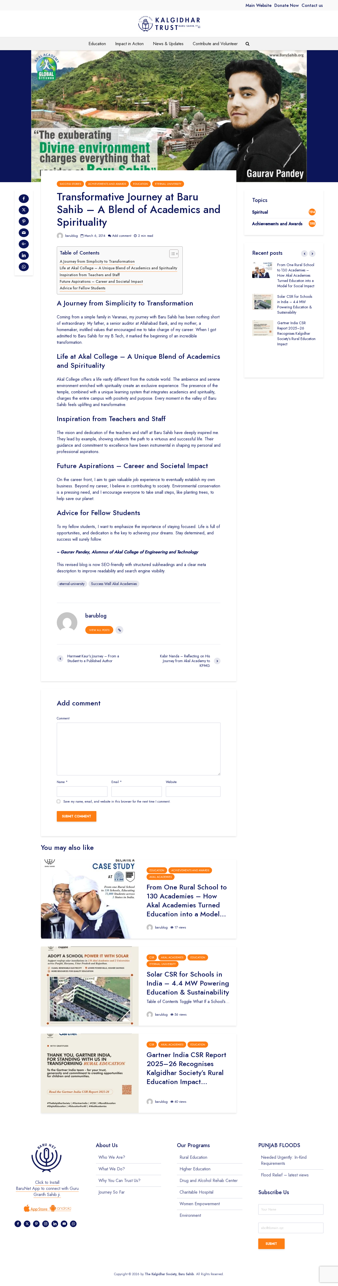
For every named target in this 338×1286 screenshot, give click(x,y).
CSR (151, 957)
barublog (71, 235)
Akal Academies (160, 877)
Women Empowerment (200, 1204)
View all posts (99, 630)
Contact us (312, 5)
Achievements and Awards (107, 184)
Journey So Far (111, 1192)
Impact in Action (129, 44)
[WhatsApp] (73, 1224)
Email (116, 782)
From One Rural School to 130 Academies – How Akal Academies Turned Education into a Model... (187, 900)
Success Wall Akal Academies (114, 583)
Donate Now (286, 5)
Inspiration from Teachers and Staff (90, 274)
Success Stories (70, 184)
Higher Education (195, 1169)
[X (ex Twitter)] (27, 1224)
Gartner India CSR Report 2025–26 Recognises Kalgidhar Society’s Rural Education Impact (296, 333)
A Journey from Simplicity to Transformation (97, 261)
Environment (190, 1215)
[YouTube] (64, 1224)
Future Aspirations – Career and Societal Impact (101, 281)
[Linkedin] (54, 1224)
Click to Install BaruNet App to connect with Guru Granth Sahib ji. (47, 1188)
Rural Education (193, 1157)
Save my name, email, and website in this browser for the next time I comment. (117, 801)
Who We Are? (111, 1157)
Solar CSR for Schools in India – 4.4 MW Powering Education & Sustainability (188, 983)
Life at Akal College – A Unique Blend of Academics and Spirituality (118, 268)
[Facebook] (18, 1224)
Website (171, 782)
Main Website (258, 5)
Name (62, 782)
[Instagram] (45, 1224)
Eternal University (168, 184)
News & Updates (168, 44)
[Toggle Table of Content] (171, 253)
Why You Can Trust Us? (119, 1180)
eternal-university (71, 583)
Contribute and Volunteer (215, 44)
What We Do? (111, 1169)
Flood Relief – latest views (285, 1175)
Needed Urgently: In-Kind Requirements (284, 1160)
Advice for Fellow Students (82, 288)
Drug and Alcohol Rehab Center (209, 1180)
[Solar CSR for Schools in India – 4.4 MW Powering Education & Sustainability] (90, 986)
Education (97, 44)
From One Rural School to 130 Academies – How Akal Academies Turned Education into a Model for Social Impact (295, 275)
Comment (63, 718)
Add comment (121, 235)
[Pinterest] (36, 1224)
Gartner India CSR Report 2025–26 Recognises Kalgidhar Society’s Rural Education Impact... (186, 1068)
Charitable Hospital (196, 1192)
